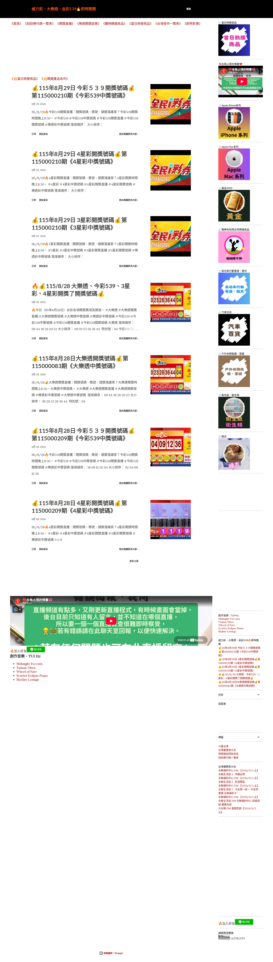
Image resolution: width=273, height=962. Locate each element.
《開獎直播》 (65, 24)
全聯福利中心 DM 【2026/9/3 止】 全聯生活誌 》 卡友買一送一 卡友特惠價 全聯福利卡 (238, 789)
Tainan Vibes (26, 668)
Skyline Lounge (27, 679)
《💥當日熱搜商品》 (24, 79)
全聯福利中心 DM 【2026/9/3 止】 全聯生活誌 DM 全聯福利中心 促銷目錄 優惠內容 (239, 800)
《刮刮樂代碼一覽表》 (39, 24)
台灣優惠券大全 (227, 750)
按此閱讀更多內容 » (128, 134)
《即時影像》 (192, 24)
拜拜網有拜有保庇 (228, 753)
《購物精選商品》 (114, 24)
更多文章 (134, 561)
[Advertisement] (105, 51)
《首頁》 (16, 24)
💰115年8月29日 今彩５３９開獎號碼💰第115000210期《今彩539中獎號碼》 (239, 651)
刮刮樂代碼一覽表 (228, 757)
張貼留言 (43, 134)
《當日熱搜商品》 (140, 24)
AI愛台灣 (223, 746)
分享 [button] (34, 134)
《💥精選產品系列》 (54, 79)
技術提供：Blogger (113, 953)
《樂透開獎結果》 (88, 24)
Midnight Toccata (29, 664)
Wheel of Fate (26, 672)
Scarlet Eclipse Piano (32, 676)
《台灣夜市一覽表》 (168, 24)
